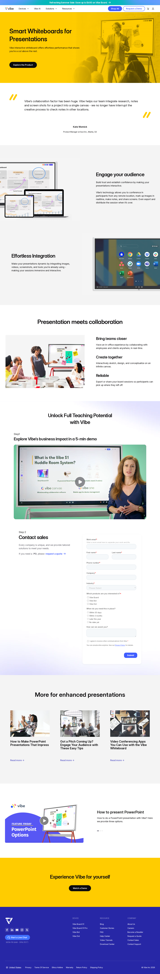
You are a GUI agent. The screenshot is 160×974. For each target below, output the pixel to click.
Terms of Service (41, 967)
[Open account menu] (153, 9)
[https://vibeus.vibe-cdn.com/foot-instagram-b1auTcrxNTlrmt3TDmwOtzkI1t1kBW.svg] (22, 930)
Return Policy (81, 967)
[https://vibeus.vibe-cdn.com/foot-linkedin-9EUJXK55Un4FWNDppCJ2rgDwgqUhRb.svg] (12, 930)
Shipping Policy (96, 967)
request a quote (54, 553)
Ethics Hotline (57, 967)
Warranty (69, 967)
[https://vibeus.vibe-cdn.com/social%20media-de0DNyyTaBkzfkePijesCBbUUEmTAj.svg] (27, 930)
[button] (44, 821)
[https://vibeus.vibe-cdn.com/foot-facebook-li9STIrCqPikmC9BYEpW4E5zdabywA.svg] (7, 930)
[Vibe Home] (9, 9)
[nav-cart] (148, 9)
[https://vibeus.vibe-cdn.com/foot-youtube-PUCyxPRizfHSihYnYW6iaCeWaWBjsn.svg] (17, 930)
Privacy (28, 967)
